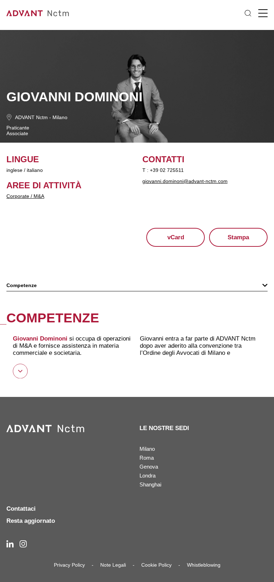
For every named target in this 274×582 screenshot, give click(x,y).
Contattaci (21, 508)
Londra (147, 476)
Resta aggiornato (30, 520)
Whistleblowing (203, 565)
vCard (175, 237)
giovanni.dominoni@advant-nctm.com (185, 181)
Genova (148, 467)
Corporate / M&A (25, 196)
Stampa (238, 237)
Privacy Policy (69, 565)
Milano (59, 117)
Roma (146, 458)
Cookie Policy (156, 565)
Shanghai (150, 484)
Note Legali (113, 565)
